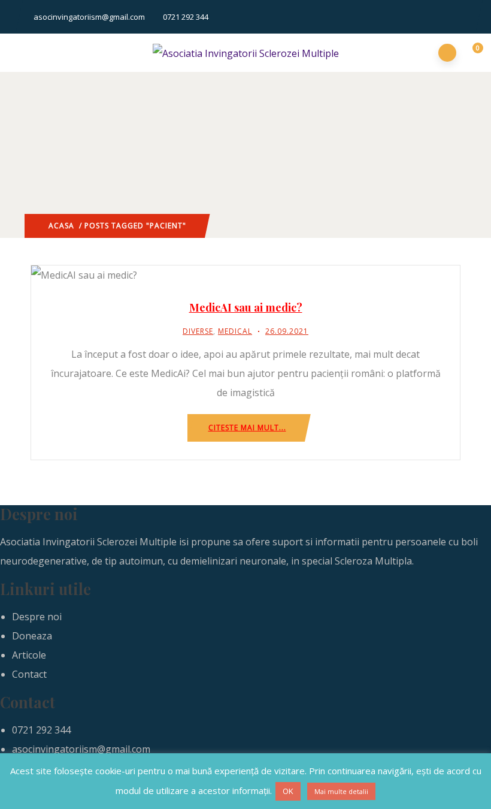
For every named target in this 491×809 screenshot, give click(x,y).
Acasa (61, 226)
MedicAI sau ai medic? (245, 307)
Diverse (198, 331)
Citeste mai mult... (247, 427)
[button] (471, 53)
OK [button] (288, 791)
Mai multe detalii (341, 791)
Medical (235, 331)
